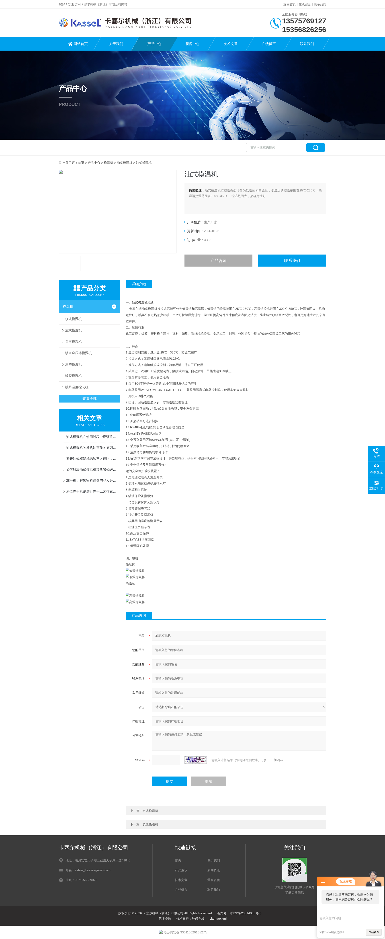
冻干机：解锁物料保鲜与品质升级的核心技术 (91, 480)
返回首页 (289, 4)
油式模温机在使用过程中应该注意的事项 (91, 437)
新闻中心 (192, 44)
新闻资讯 (213, 870)
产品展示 (181, 870)
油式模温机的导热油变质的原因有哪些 (91, 448)
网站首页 (81, 44)
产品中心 (154, 44)
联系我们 (320, 4)
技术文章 (230, 44)
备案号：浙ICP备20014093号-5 (239, 913)
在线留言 (305, 4)
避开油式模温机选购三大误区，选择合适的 (91, 458)
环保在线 (198, 918)
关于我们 (116, 44)
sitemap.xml (218, 918)
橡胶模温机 (73, 376)
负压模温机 (73, 341)
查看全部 (89, 399)
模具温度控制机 (76, 387)
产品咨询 (219, 260)
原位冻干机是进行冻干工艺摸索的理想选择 (91, 491)
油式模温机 (124, 162)
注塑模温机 (73, 364)
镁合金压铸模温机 (78, 353)
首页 (81, 162)
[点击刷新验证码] (195, 760)
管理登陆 (164, 918)
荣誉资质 (213, 880)
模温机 (108, 162)
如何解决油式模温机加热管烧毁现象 (91, 469)
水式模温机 (73, 319)
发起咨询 (374, 932)
